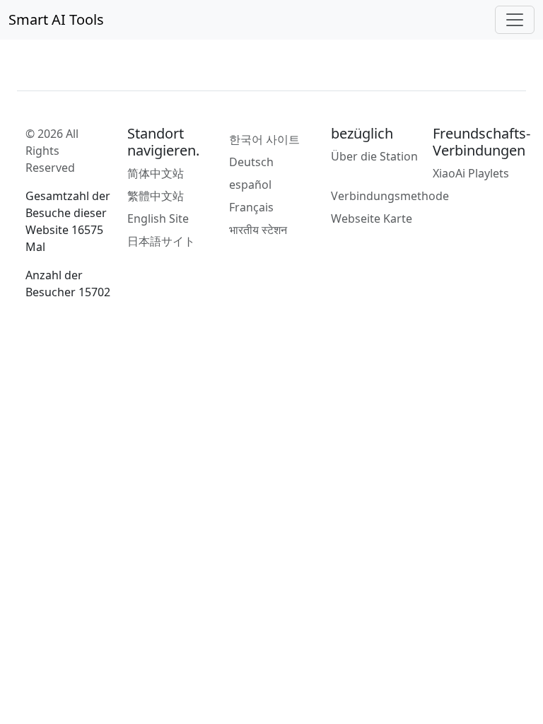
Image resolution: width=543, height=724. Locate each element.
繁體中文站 (155, 196)
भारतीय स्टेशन (258, 230)
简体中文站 (155, 173)
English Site (158, 218)
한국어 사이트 (264, 139)
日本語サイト (161, 241)
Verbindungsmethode (390, 196)
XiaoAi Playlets (471, 173)
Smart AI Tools (56, 19)
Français (251, 207)
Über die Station (374, 156)
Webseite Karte (371, 218)
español (250, 184)
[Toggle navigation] (515, 20)
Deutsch (251, 162)
